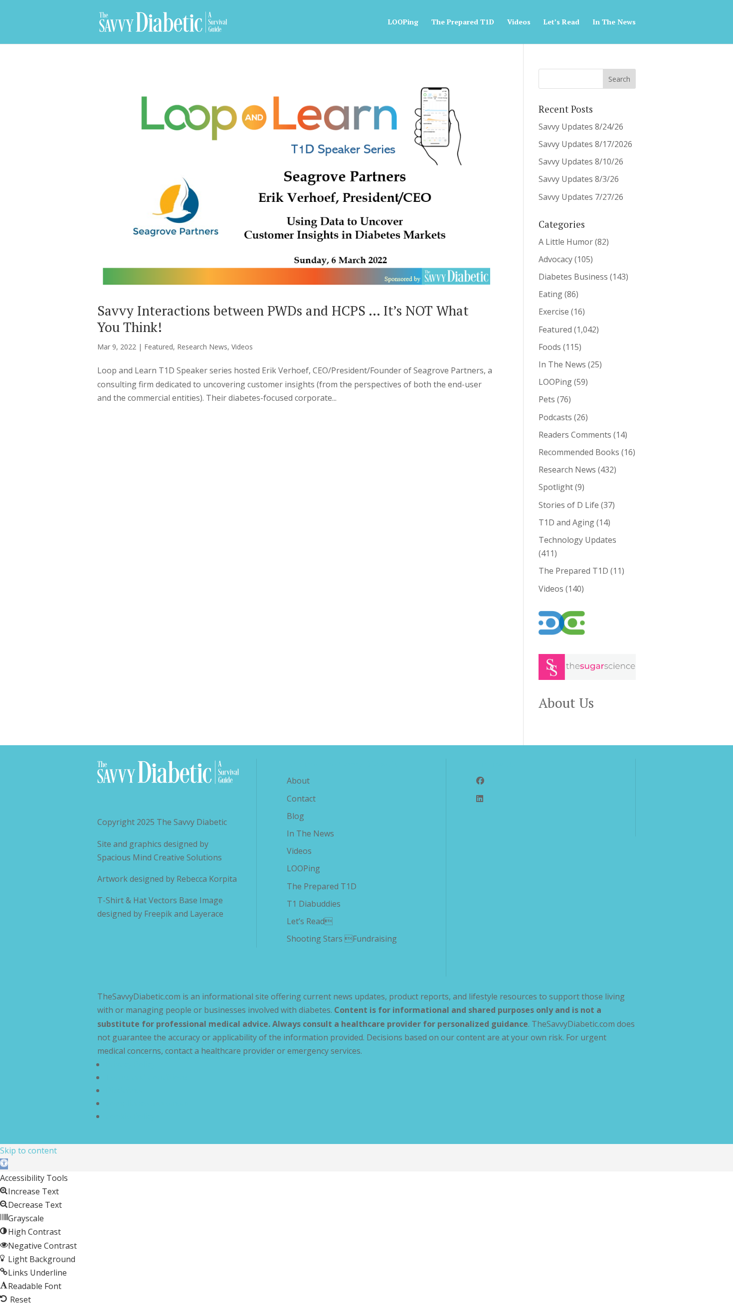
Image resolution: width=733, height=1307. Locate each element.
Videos (519, 22)
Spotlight (556, 487)
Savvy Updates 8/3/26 (579, 178)
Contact (301, 798)
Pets (547, 399)
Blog (295, 816)
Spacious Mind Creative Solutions (159, 857)
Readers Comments (575, 434)
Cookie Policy (130, 1116)
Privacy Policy (130, 1064)
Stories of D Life (569, 504)
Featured (158, 346)
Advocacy (555, 259)
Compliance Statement (147, 1103)
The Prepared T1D (462, 22)
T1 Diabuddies (314, 903)
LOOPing (403, 22)
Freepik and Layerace (183, 913)
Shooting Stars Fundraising (342, 938)
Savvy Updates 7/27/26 (581, 196)
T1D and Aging (566, 522)
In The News (614, 22)
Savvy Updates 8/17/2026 (585, 144)
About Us (566, 703)
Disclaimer (124, 1090)
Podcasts (555, 417)
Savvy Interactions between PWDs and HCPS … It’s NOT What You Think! (283, 318)
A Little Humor (566, 241)
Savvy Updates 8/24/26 (581, 126)
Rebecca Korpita (207, 878)
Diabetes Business (573, 276)
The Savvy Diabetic (192, 822)
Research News (202, 346)
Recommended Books (579, 452)
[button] (4, 1163)
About (298, 780)
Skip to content (28, 1150)
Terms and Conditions (146, 1077)
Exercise (554, 311)
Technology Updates (577, 539)
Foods (550, 346)
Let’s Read (310, 921)
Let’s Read (561, 22)
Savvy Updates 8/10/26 (581, 161)
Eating (550, 294)
